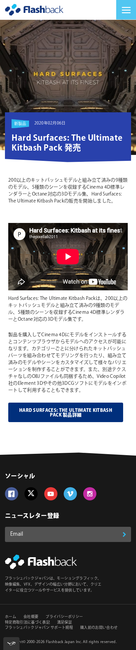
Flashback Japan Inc (63, 642)
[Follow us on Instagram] (89, 493)
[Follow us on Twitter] (31, 493)
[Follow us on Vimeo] (70, 493)
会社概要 (30, 617)
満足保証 (64, 622)
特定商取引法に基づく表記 (27, 622)
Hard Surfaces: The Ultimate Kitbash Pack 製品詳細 (65, 412)
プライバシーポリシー (64, 617)
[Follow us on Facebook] (11, 493)
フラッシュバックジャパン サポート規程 (39, 628)
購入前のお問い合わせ (99, 628)
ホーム (10, 617)
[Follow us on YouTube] (50, 493)
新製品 (20, 123)
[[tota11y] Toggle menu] (11, 643)
